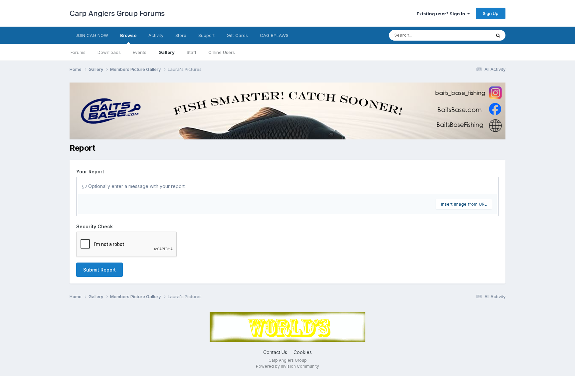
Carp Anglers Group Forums (117, 13)
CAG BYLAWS (274, 35)
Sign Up (490, 13)
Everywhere (470, 35)
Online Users (221, 52)
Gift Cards (237, 35)
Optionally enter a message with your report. (136, 186)
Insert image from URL (464, 204)
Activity (155, 35)
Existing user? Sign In (442, 13)
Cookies (302, 352)
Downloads (109, 52)
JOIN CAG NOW (92, 35)
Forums (78, 52)
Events (139, 52)
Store (180, 35)
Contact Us (275, 352)
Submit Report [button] (99, 270)
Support (206, 35)
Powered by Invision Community (287, 366)
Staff (191, 52)
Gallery (166, 52)
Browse (128, 35)
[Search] (498, 35)
